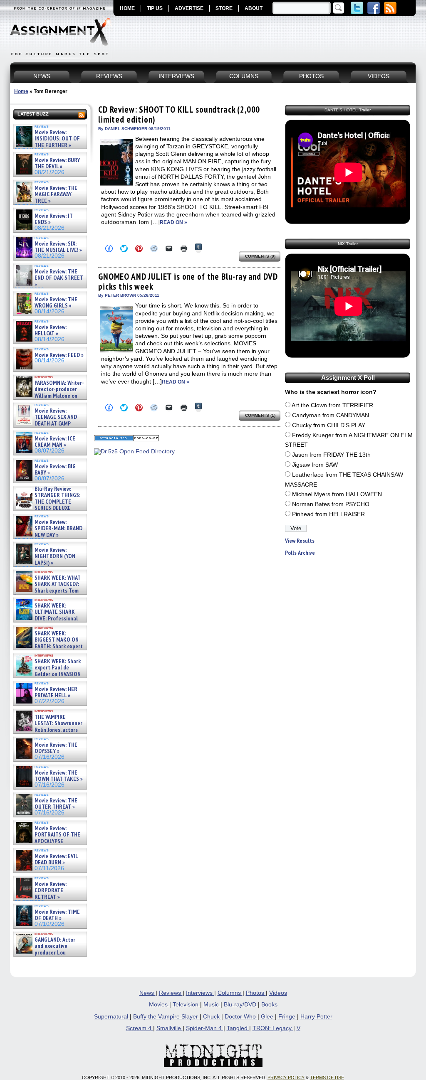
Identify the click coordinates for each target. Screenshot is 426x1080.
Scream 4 (139, 1028)
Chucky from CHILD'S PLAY (328, 425)
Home (21, 91)
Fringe (287, 1017)
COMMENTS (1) (260, 415)
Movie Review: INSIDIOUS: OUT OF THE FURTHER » (57, 138)
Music (211, 1004)
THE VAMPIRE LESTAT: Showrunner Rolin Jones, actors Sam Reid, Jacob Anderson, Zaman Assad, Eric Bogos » (48, 730)
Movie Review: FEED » (59, 355)
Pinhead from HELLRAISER (328, 514)
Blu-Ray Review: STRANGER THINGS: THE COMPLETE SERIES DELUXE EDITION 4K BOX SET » (47, 502)
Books (269, 1004)
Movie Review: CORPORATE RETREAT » (51, 890)
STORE (224, 8)
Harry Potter (316, 1017)
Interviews (200, 993)
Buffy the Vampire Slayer (166, 1017)
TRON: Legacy (273, 1028)
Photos (256, 993)
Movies (159, 1004)
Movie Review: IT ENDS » (54, 219)
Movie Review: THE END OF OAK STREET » (59, 278)
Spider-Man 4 (204, 1028)
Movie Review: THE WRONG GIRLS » (56, 302)
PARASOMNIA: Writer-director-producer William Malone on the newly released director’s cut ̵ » (49, 396)
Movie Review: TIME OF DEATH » (57, 915)
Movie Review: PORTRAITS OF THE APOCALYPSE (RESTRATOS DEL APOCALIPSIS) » (47, 841)
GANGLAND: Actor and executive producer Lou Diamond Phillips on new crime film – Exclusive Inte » (49, 953)
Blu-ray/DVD (241, 1004)
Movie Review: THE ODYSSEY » (56, 748)
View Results (300, 541)
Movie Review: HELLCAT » (51, 330)
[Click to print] (184, 248)
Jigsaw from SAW (315, 465)
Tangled (238, 1028)
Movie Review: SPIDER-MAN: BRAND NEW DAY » (58, 528)
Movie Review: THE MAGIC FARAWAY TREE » (56, 194)
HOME (127, 8)
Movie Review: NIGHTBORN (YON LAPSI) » (55, 556)
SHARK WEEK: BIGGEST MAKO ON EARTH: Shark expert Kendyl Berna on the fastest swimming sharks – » (48, 646)
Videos (278, 993)
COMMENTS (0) (260, 256)
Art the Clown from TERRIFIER (332, 405)
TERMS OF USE (327, 1077)
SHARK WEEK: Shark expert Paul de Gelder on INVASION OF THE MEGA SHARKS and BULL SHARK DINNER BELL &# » (48, 677)
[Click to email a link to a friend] (169, 248)
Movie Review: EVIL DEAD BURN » (56, 859)
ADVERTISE (189, 8)
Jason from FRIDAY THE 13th (331, 455)
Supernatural (112, 1017)
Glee (268, 1017)
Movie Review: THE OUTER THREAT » (56, 803)
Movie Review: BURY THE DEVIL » (57, 163)
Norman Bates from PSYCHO (330, 504)
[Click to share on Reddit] (154, 248)
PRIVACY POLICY (286, 1077)
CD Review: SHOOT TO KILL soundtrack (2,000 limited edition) (179, 114)
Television (186, 1004)
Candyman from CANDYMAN (330, 415)
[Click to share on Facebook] (109, 248)
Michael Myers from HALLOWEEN (337, 494)
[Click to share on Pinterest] (139, 248)
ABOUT (254, 8)
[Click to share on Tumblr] (198, 248)
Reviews (171, 993)
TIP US (155, 8)
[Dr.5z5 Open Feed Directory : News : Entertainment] (134, 451)
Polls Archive (300, 553)
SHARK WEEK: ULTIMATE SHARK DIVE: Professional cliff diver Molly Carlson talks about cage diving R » (49, 619)
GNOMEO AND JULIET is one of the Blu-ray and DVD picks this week (187, 281)
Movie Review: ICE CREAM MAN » (55, 441)
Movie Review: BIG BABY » (55, 469)
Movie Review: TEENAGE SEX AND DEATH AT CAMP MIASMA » (45, 420)
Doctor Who (241, 1017)
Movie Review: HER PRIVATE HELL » (56, 692)
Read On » (173, 222)
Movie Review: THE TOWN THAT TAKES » (59, 776)
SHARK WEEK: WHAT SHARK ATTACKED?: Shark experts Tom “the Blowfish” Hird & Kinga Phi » (47, 591)
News (147, 993)
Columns (230, 993)
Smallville (169, 1028)
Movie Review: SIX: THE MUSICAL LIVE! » (58, 247)
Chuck (212, 1017)
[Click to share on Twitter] (124, 248)
